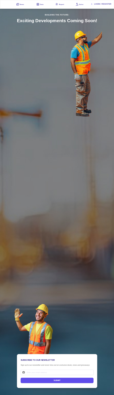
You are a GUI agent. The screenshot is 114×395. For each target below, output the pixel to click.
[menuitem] (20, 4)
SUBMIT (57, 380)
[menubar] (49, 4)
